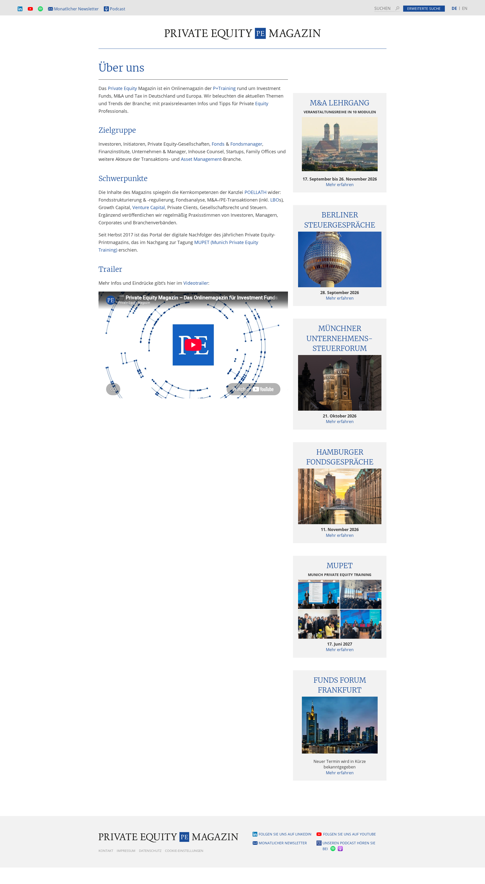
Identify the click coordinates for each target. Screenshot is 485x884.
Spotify (40, 9)
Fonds (218, 144)
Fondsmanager (246, 144)
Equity (261, 103)
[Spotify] (332, 848)
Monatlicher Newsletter (76, 9)
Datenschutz (150, 850)
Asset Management (201, 159)
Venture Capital (148, 207)
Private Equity (122, 88)
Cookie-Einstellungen (184, 850)
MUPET (340, 565)
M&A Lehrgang (339, 102)
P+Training (224, 88)
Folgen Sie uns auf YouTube (349, 834)
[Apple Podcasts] (340, 848)
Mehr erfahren (340, 184)
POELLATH (255, 192)
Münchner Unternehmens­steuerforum (339, 338)
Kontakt (106, 850)
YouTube (30, 9)
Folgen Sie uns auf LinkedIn (285, 834)
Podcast (117, 9)
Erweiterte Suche (424, 8)
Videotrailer (195, 283)
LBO (274, 200)
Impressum (126, 850)
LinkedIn (20, 9)
